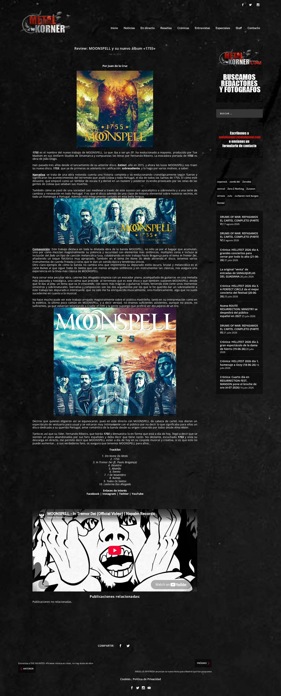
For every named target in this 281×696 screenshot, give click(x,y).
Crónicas (183, 28)
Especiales (223, 28)
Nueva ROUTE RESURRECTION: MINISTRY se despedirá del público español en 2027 (238, 311)
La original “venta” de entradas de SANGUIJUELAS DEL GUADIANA (237, 273)
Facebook (93, 494)
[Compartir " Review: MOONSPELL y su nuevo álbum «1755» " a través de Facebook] (120, 646)
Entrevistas (202, 28)
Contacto (254, 28)
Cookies (125, 679)
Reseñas (166, 28)
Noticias (129, 28)
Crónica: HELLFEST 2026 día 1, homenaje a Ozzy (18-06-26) (239, 362)
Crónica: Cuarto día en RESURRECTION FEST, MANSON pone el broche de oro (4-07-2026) (238, 382)
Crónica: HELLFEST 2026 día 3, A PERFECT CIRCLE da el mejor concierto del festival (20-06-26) (239, 291)
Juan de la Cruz (118, 66)
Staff (239, 28)
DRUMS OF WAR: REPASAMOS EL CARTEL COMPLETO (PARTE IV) (239, 236)
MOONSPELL (94, 152)
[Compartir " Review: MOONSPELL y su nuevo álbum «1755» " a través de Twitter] (128, 646)
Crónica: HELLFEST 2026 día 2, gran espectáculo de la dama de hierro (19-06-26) (239, 345)
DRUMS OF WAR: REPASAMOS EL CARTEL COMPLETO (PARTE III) (239, 329)
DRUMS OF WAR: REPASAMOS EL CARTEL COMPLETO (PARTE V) (239, 220)
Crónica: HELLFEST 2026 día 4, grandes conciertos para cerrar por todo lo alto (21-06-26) (239, 255)
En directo (147, 28)
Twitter (124, 494)
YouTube (137, 494)
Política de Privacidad (147, 679)
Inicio (114, 28)
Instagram (109, 494)
